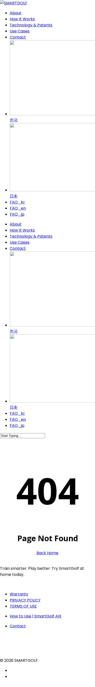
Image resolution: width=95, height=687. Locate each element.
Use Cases (19, 242)
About (15, 224)
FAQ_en (18, 419)
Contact (18, 248)
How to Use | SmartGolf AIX (35, 616)
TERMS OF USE (23, 606)
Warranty (19, 594)
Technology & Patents (31, 236)
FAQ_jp (17, 425)
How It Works (22, 230)
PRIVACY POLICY (25, 600)
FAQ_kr (17, 413)
